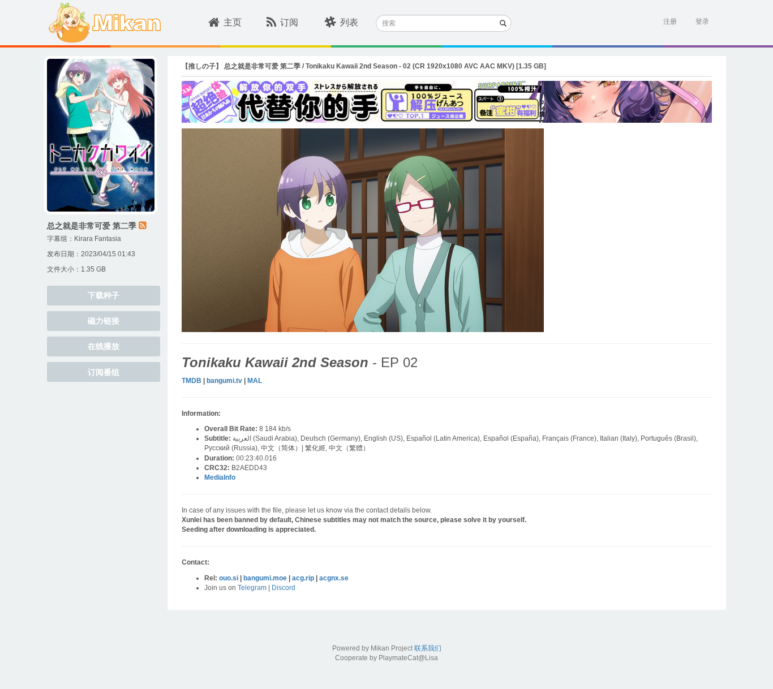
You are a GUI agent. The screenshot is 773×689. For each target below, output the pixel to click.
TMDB (191, 381)
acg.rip (303, 578)
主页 (233, 22)
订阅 (289, 22)
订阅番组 (103, 372)
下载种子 (103, 295)
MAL (254, 381)
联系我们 (427, 648)
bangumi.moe (265, 578)
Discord (283, 588)
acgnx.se (334, 578)
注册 (670, 21)
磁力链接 (103, 320)
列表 (349, 22)
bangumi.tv (224, 381)
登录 (702, 21)
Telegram (252, 588)
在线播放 (103, 346)
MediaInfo (219, 477)
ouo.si (228, 578)
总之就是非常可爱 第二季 (91, 225)
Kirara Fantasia (97, 239)
